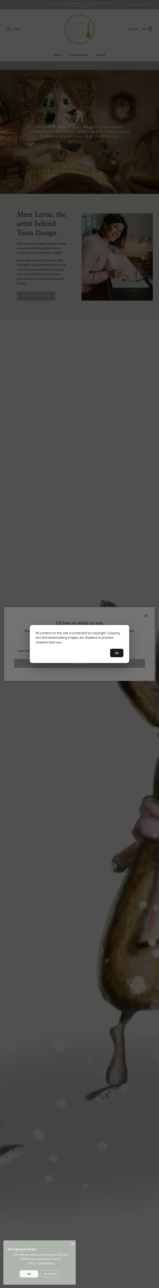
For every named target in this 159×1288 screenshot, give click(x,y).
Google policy (44, 1263)
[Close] (73, 1243)
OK (117, 653)
